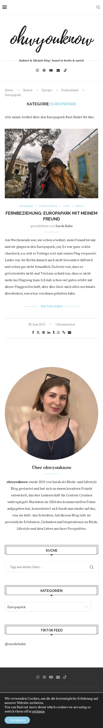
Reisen (27, 90)
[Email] (58, 70)
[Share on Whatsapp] (58, 332)
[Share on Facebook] (33, 332)
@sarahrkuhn (15, 643)
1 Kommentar (65, 324)
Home (9, 90)
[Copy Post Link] (63, 332)
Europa (47, 90)
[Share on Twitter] (38, 332)
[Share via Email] (69, 332)
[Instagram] (37, 70)
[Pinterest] (44, 70)
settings (38, 711)
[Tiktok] (65, 70)
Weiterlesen (51, 306)
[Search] (98, 7)
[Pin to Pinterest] (43, 332)
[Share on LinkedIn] (48, 332)
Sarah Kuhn (64, 226)
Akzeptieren (17, 720)
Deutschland (69, 90)
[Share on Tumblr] (54, 332)
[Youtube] (51, 70)
